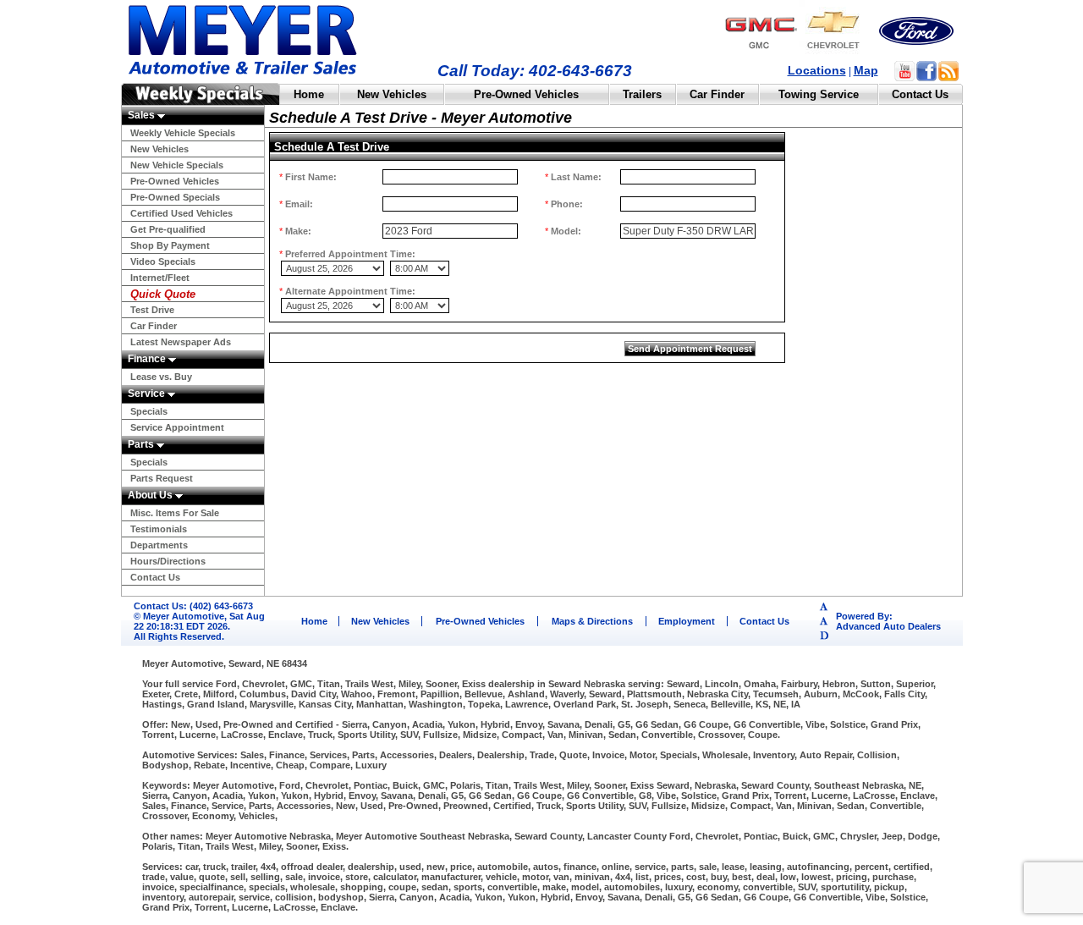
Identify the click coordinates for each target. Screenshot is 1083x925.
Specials (149, 411)
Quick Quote (162, 294)
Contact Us (920, 94)
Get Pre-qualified (168, 229)
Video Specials (162, 261)
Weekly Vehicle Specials (182, 133)
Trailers (642, 94)
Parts (142, 444)
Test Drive (152, 310)
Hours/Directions (168, 561)
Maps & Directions (592, 621)
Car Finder (717, 94)
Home (309, 94)
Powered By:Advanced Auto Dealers (888, 621)
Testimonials (158, 529)
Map (866, 70)
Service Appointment (177, 427)
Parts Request (161, 478)
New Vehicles (391, 94)
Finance (148, 359)
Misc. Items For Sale (174, 513)
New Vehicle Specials (176, 165)
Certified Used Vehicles (181, 213)
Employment (686, 621)
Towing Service (818, 94)
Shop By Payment (170, 245)
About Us (151, 495)
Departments (159, 545)
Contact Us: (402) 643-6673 (193, 606)
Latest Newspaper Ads (180, 342)
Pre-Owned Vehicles (526, 94)
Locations (817, 70)
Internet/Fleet (160, 278)
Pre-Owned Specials (175, 197)
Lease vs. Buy (161, 377)
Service (148, 393)
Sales (142, 115)
